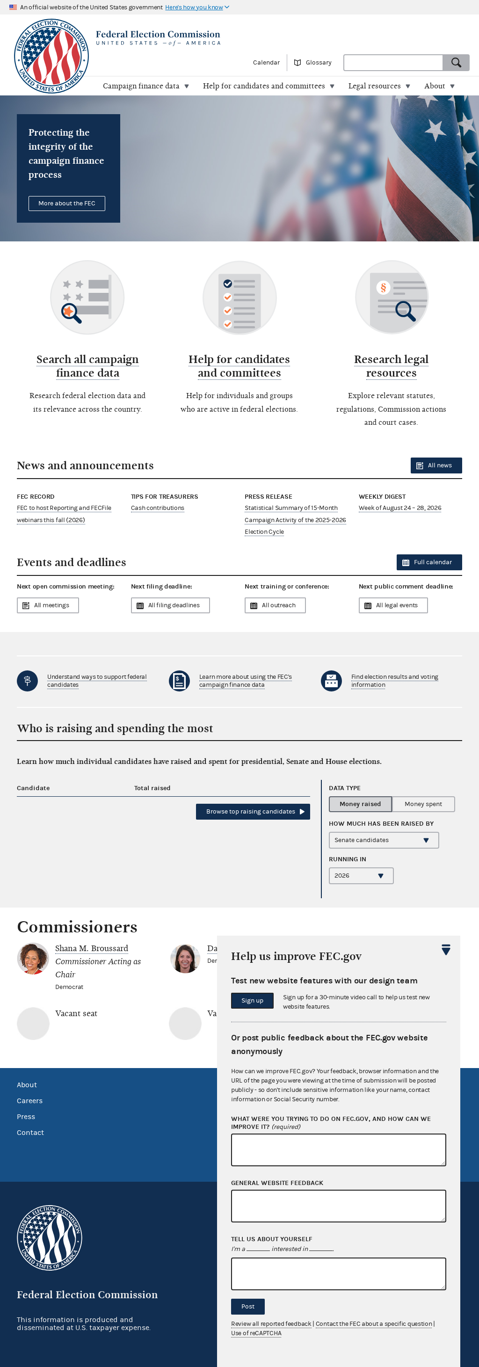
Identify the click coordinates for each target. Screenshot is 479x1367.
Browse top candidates (250, 811)
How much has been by (381, 824)
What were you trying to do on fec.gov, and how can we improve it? (331, 1123)
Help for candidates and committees (239, 366)
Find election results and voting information (394, 681)
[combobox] (393, 62)
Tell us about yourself (271, 1239)
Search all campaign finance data (87, 366)
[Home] (134, 38)
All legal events (397, 605)
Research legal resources (391, 366)
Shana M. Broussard (91, 948)
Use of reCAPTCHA (256, 1333)
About (27, 1085)
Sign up (252, 1000)
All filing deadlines (174, 605)
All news (440, 465)
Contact (30, 1132)
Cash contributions (158, 508)
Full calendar (433, 562)
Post (247, 1306)
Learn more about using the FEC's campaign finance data (245, 681)
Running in (347, 859)
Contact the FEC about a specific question (374, 1324)
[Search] (456, 62)
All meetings (51, 605)
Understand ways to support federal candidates (97, 681)
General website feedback (277, 1183)
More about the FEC (66, 203)
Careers (30, 1101)
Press (26, 1117)
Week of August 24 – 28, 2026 (400, 508)
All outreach (278, 605)
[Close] (446, 949)
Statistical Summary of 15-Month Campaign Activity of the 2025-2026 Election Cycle (295, 519)
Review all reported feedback (271, 1324)
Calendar (266, 62)
